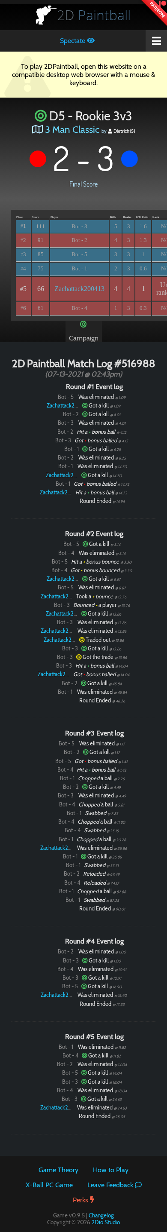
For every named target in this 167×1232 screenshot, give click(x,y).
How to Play (110, 1170)
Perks (81, 1200)
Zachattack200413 (79, 288)
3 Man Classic (72, 129)
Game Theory (58, 1170)
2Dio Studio (106, 1222)
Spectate (73, 41)
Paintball (94, 15)
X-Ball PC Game (49, 1185)
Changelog (101, 1215)
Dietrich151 (123, 131)
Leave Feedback (111, 1185)
